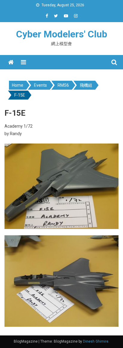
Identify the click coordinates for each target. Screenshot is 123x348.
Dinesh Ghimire (95, 341)
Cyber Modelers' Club (61, 34)
